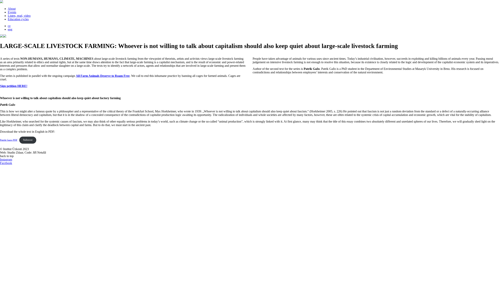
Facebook (6, 163)
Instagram (6, 159)
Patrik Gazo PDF (8, 140)
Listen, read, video (19, 15)
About (12, 8)
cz (9, 26)
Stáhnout (28, 140)
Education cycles (18, 19)
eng (10, 29)
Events (12, 12)
